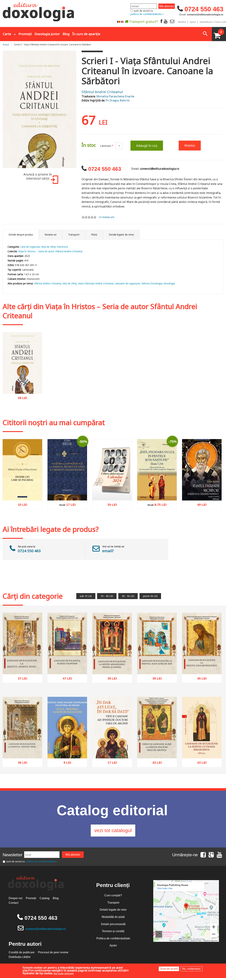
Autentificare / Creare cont (213, 22)
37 (20, 679)
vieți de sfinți (69, 283)
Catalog (44, 898)
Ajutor (193, 22)
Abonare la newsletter (120, 30)
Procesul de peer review (53, 952)
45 (200, 679)
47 (65, 679)
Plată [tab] (94, 234)
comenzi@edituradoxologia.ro (45, 928)
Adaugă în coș (146, 145)
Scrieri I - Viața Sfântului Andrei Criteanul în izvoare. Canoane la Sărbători (52, 44)
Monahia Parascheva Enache (115, 96)
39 (110, 679)
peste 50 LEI (150, 596)
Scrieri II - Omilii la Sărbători (22, 385)
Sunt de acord (169, 968)
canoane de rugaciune (127, 283)
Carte (7, 34)
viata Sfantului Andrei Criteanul (95, 283)
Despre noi (15, 898)
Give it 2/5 (86, 217)
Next (80, 109)
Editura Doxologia (151, 283)
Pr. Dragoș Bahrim (118, 100)
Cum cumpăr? (113, 895)
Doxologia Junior (47, 34)
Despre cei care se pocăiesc (22, 492)
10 (20, 505)
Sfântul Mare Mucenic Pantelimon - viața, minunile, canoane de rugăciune (67, 746)
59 (20, 399)
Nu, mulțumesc (191, 968)
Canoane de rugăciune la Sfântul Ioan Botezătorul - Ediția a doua (201, 664)
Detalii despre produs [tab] (20, 234)
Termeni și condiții (113, 931)
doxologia (169, 283)
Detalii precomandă (113, 924)
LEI (25, 399)
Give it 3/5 (89, 217)
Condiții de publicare (22, 952)
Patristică (62, 246)
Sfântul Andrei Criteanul (102, 91)
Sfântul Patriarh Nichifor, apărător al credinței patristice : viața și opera (202, 490)
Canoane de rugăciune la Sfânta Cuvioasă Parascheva (202, 748)
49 (200, 505)
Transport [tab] (73, 234)
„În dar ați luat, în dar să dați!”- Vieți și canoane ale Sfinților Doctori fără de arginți (112, 746)
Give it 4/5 (92, 217)
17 (65, 505)
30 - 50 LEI (128, 596)
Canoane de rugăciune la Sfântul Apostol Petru (22, 666)
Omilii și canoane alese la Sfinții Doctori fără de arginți (157, 748)
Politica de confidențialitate (113, 938)
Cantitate (106, 145)
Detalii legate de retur (113, 909)
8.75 (155, 505)
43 (155, 763)
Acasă (6, 44)
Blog (66, 34)
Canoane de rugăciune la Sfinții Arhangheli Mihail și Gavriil (112, 664)
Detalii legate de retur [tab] (121, 234)
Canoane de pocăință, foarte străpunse (67, 666)
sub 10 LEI (86, 596)
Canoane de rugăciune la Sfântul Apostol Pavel (22, 750)
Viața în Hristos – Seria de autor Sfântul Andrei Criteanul (50, 251)
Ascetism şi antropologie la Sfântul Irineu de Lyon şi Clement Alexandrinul (67, 490)
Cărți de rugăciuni (30, 246)
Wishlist (182, 22)
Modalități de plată (113, 916)
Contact (13, 902)
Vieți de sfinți (48, 246)
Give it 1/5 (83, 217)
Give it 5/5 (95, 217)
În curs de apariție (86, 34)
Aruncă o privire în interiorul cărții (37, 176)
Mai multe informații (63, 973)
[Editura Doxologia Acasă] (39, 11)
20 (110, 505)
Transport (113, 902)
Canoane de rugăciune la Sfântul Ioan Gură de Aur (157, 666)
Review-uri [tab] (50, 234)
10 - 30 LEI (107, 596)
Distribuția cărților (20, 956)
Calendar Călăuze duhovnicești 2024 (112, 492)
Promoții (25, 34)
